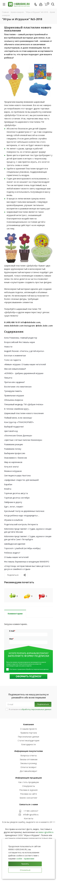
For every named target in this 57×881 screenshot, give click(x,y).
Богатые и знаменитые (15, 355)
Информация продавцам (28, 777)
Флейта (7, 489)
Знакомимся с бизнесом (15, 457)
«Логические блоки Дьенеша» (18, 435)
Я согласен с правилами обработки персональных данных (29, 669)
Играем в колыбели (13, 520)
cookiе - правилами (25, 858)
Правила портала (28, 732)
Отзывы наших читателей (16, 557)
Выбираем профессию (14, 453)
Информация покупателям (28, 751)
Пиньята (8, 377)
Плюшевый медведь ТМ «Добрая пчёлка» (23, 404)
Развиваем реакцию (13, 444)
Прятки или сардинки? (14, 382)
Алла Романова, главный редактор (20, 337)
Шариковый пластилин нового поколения (24, 413)
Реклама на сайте (28, 794)
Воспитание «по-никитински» (18, 386)
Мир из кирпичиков (13, 462)
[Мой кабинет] (40, 4)
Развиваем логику (12, 449)
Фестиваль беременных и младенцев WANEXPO (26, 561)
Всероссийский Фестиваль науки (19, 342)
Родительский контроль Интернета (21, 524)
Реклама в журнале (28, 790)
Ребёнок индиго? (12, 552)
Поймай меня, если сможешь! (18, 417)
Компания (28, 724)
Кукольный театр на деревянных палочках (24, 511)
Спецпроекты (28, 786)
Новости (8, 346)
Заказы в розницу (28, 763)
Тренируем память (13, 391)
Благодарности (28, 744)
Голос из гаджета (12, 360)
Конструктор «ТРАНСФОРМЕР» (19, 422)
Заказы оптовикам (28, 759)
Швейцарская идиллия (14, 544)
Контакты (28, 818)
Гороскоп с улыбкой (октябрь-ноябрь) (22, 548)
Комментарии (15, 613)
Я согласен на (30, 709)
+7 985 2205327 (31, 811)
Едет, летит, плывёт (13, 506)
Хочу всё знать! (11, 466)
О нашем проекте (28, 729)
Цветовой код (11, 431)
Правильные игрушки (14, 395)
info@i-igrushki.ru (30, 814)
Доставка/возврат (28, 771)
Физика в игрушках (13, 471)
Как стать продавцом (28, 782)
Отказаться (25, 870)
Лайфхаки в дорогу (13, 502)
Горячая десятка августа (16, 493)
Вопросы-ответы (28, 755)
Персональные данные (28, 736)
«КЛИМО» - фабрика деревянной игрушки (23, 373)
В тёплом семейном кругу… (17, 409)
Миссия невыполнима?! (15, 369)
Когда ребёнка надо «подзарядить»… (21, 515)
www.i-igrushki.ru (45, 832)
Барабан (8, 484)
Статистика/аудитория (28, 740)
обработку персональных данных (36, 709)
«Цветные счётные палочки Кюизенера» (23, 440)
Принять (25, 864)
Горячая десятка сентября (16, 497)
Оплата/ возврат (28, 767)
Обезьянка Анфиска (13, 400)
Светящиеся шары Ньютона (17, 475)
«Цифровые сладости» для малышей (21, 480)
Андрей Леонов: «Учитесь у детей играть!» (24, 351)
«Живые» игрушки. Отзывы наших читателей (25, 364)
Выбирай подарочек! (14, 426)
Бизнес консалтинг (28, 797)
